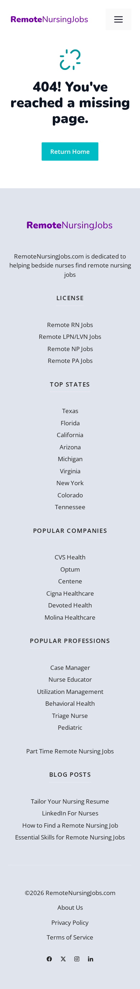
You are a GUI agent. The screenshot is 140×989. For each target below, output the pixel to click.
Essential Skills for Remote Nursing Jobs (70, 837)
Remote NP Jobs (70, 349)
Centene (70, 581)
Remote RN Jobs (70, 325)
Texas (70, 411)
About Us (70, 907)
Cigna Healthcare (70, 593)
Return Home (70, 151)
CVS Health (70, 557)
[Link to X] (63, 958)
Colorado (70, 495)
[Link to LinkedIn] (90, 958)
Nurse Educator (70, 679)
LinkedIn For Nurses (70, 813)
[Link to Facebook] (49, 958)
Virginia (70, 471)
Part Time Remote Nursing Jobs (70, 751)
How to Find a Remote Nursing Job (70, 825)
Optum (70, 569)
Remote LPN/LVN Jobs (70, 336)
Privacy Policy (70, 922)
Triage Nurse (70, 715)
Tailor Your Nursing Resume (70, 801)
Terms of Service (70, 937)
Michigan (70, 459)
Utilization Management (70, 691)
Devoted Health (70, 605)
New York (70, 483)
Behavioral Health (70, 703)
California (70, 435)
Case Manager (70, 667)
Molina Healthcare (70, 617)
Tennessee (70, 507)
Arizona (70, 447)
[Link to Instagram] (76, 958)
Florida (70, 423)
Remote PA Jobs (70, 360)
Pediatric (70, 727)
